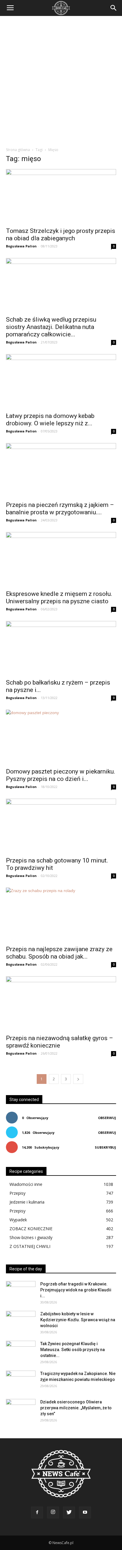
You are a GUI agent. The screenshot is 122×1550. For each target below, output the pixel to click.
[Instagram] (53, 1512)
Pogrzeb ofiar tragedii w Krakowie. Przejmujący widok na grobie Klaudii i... (75, 1290)
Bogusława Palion (21, 246)
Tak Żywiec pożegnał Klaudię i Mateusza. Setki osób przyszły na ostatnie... (72, 1349)
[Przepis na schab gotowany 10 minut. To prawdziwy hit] (61, 826)
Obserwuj (107, 1118)
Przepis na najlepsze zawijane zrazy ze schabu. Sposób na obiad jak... (59, 953)
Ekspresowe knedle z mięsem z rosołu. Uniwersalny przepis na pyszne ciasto (59, 597)
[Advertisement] (61, 80)
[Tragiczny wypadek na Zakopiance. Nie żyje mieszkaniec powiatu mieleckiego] (21, 1381)
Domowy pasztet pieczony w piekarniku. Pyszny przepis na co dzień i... (60, 775)
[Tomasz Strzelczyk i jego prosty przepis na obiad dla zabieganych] (61, 196)
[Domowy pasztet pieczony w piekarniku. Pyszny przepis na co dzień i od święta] (61, 737)
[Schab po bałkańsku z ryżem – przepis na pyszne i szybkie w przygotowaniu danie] (61, 648)
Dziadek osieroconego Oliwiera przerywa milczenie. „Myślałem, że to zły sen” (76, 1408)
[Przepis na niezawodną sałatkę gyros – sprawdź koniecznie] (61, 1003)
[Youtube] (85, 1512)
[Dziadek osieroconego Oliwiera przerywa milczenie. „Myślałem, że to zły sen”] (21, 1409)
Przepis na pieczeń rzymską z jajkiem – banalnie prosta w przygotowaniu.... (60, 508)
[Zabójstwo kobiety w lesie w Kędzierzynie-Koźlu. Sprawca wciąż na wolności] (21, 1321)
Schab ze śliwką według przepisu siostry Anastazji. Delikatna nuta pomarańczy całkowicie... (51, 327)
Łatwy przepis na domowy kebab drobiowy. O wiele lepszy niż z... (50, 419)
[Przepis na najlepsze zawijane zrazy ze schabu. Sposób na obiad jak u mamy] (61, 915)
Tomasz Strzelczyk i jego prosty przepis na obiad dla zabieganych (60, 234)
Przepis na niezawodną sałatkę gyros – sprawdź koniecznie (59, 1042)
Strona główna (18, 149)
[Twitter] (69, 1512)
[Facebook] (37, 1512)
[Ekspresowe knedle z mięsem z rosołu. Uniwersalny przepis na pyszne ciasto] (61, 559)
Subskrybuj (105, 1147)
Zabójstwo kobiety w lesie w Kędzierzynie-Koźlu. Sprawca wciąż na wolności (77, 1319)
